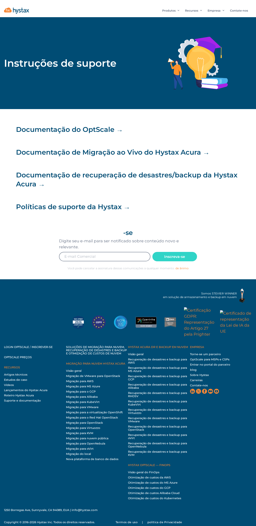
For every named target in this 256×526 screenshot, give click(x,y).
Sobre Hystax (199, 375)
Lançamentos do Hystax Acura (25, 390)
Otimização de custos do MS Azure (153, 482)
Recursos (191, 10)
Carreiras (196, 380)
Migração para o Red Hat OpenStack (92, 417)
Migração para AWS (80, 381)
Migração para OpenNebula (85, 443)
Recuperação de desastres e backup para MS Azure (157, 369)
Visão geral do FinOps (143, 472)
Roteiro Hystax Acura (19, 395)
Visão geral (74, 371)
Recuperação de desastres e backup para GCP (157, 377)
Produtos (169, 10)
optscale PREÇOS (18, 357)
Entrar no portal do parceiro (210, 364)
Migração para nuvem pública (87, 438)
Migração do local (78, 454)
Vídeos (9, 385)
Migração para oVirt (80, 448)
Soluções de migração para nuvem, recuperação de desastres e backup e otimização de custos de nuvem (96, 350)
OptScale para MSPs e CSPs (209, 359)
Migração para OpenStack (84, 423)
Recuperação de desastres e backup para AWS (157, 361)
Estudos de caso (15, 380)
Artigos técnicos (15, 374)
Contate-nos (239, 10)
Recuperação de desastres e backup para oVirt (157, 436)
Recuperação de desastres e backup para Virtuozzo (157, 411)
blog (193, 370)
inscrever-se (42, 347)
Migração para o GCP (81, 391)
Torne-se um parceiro (205, 354)
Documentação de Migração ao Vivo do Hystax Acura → (113, 152)
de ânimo (182, 268)
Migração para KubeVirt (83, 402)
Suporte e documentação (22, 400)
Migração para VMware (82, 407)
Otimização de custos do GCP (149, 488)
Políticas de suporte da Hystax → (73, 207)
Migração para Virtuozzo (83, 428)
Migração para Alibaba (82, 397)
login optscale (16, 347)
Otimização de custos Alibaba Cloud (154, 493)
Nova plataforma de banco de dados (92, 459)
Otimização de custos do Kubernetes (154, 498)
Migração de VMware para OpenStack (93, 376)
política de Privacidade (164, 522)
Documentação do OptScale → (69, 129)
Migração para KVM (79, 433)
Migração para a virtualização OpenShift (94, 412)
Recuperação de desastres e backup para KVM (157, 453)
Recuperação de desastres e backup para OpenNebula (157, 444)
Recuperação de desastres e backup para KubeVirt (157, 403)
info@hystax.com (85, 510)
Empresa (214, 10)
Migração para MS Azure (83, 386)
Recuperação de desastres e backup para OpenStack (157, 428)
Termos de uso (127, 522)
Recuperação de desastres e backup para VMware (157, 419)
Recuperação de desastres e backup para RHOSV (157, 394)
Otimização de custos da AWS (149, 477)
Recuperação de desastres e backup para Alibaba (157, 386)
